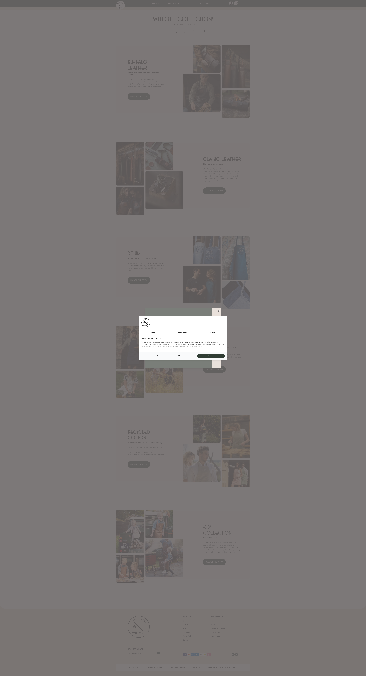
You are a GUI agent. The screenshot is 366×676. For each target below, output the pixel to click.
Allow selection (183, 356)
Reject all (155, 356)
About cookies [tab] (183, 332)
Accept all (211, 356)
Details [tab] (212, 332)
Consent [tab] (154, 332)
